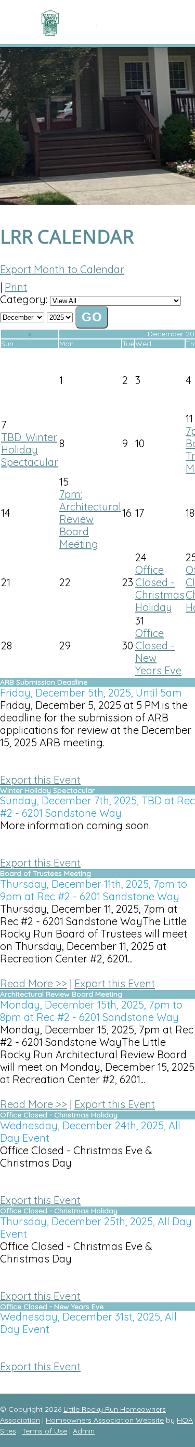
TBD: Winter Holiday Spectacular (29, 450)
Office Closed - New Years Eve (158, 652)
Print (16, 286)
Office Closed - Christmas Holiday (160, 588)
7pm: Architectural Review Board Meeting (90, 519)
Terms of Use (44, 1431)
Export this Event (40, 779)
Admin (84, 1431)
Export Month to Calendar (62, 269)
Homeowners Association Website (105, 1420)
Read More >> (33, 983)
